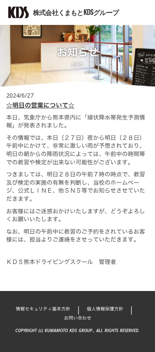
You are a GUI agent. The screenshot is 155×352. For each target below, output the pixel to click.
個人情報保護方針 (105, 309)
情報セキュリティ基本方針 (43, 309)
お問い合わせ (77, 318)
